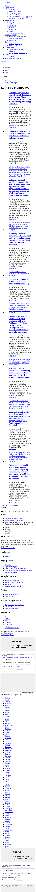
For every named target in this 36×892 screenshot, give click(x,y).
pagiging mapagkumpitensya (18, 53)
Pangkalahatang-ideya (16, 49)
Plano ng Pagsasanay (15, 38)
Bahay (7, 6)
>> (10, 505)
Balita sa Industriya (15, 45)
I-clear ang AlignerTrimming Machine (15, 14)
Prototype (12, 27)
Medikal (11, 24)
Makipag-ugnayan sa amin (13, 58)
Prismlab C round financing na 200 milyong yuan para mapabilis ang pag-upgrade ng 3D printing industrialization (19, 372)
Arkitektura (12, 29)
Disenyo (11, 22)
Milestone (12, 51)
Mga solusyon (9, 20)
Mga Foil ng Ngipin (15, 11)
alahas (11, 31)
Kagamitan (12, 40)
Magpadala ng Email (7, 635)
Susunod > (5, 505)
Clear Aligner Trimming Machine (15, 568)
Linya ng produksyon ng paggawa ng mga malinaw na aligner (20, 17)
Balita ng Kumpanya (15, 44)
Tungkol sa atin (9, 47)
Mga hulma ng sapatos (16, 33)
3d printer (12, 9)
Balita (6, 42)
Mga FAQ (12, 56)
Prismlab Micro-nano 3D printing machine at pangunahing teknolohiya (19, 281)
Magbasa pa (12, 127)
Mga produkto (9, 8)
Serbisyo (7, 54)
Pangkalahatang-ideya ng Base (18, 36)
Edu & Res (12, 26)
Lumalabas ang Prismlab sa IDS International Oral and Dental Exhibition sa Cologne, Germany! (19, 134)
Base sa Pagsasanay (11, 35)
